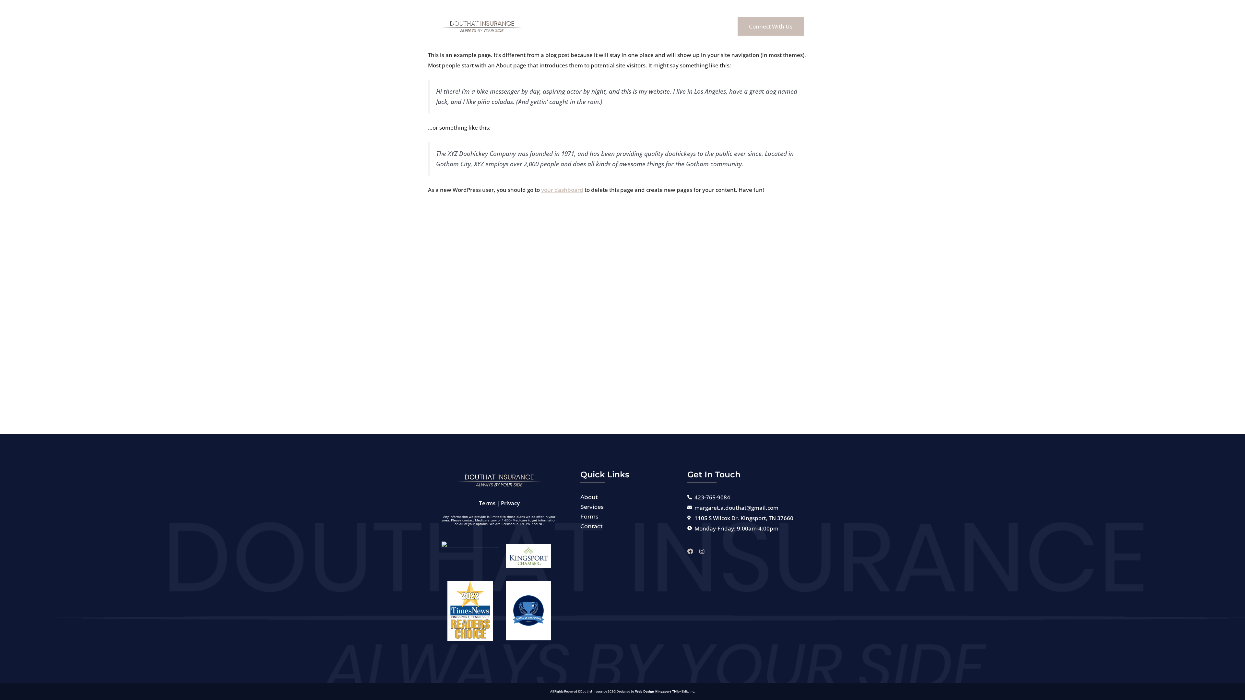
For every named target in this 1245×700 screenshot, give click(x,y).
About (593, 26)
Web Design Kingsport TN (656, 691)
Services (627, 26)
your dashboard (562, 189)
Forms (661, 26)
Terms (487, 503)
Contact (694, 26)
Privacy (510, 503)
